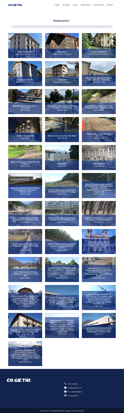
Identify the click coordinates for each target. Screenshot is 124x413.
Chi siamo (66, 5)
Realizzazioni (86, 5)
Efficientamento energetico (99, 27)
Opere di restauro (62, 27)
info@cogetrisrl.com (75, 388)
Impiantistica (19, 27)
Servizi (75, 5)
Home (57, 5)
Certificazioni (99, 5)
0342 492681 (73, 384)
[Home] (16, 4)
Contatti (110, 5)
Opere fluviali (46, 27)
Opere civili (32, 27)
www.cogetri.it (73, 396)
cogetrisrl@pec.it (77, 392)
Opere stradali (79, 27)
